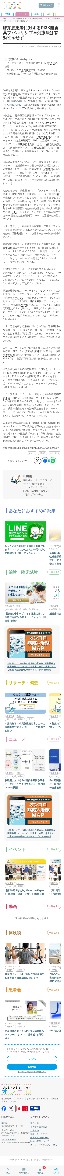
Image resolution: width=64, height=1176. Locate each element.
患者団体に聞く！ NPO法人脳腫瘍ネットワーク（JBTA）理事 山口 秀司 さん (24, 1034)
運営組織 (34, 1123)
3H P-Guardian (8, 1139)
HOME (4, 19)
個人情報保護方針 (38, 1127)
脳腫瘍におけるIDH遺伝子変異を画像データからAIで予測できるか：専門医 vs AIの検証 (25, 784)
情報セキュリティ (38, 1134)
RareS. (4, 1123)
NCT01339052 (13, 104)
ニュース (12, 19)
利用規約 (34, 1130)
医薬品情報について (39, 1141)
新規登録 (32, 1067)
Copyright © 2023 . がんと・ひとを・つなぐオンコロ (32, 1160)
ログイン (32, 1059)
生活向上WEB (7, 1130)
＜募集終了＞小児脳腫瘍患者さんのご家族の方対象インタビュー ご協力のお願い (25, 727)
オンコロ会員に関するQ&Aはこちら (32, 1072)
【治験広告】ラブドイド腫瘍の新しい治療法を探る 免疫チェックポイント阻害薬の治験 (25, 617)
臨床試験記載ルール (39, 1137)
